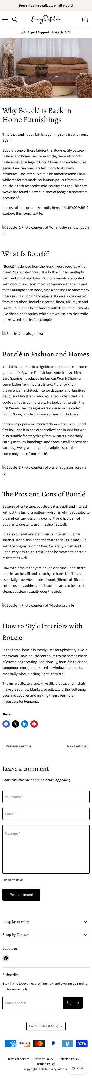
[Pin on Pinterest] (34, 724)
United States (43, 1026)
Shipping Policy (69, 1059)
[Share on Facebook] (6, 724)
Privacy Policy (44, 1059)
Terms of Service (18, 1059)
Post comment (21, 894)
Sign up (72, 1002)
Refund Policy (46, 1064)
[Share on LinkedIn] (24, 724)
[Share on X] (15, 724)
